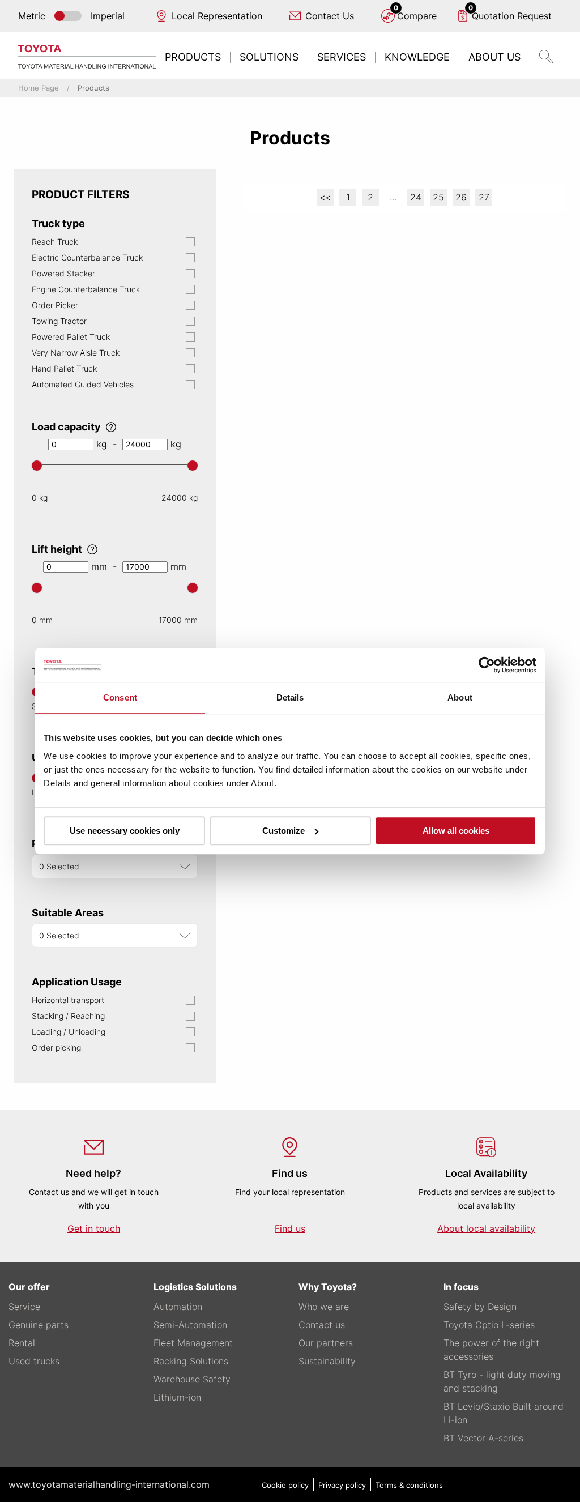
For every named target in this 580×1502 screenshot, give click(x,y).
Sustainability (327, 1361)
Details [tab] (290, 697)
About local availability (486, 1228)
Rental (21, 1343)
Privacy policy (342, 1485)
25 (438, 197)
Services (341, 57)
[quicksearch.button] (546, 57)
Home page (38, 88)
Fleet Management (193, 1343)
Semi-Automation (190, 1324)
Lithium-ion (177, 1397)
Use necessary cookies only (125, 830)
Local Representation (217, 16)
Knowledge (417, 57)
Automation (177, 1306)
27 (484, 197)
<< (325, 197)
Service (24, 1306)
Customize (283, 830)
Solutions (269, 57)
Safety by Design (480, 1306)
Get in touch (93, 1228)
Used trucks (33, 1361)
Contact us (321, 1324)
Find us (290, 1228)
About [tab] (459, 697)
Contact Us (329, 16)
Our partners (325, 1343)
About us (494, 57)
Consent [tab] (120, 697)
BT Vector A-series (483, 1438)
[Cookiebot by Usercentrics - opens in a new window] (486, 664)
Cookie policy (285, 1485)
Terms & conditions (409, 1485)
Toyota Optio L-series (489, 1324)
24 (415, 197)
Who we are (323, 1306)
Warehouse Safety (192, 1379)
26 (461, 197)
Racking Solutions (190, 1361)
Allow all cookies (456, 830)
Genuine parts (38, 1324)
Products (193, 57)
